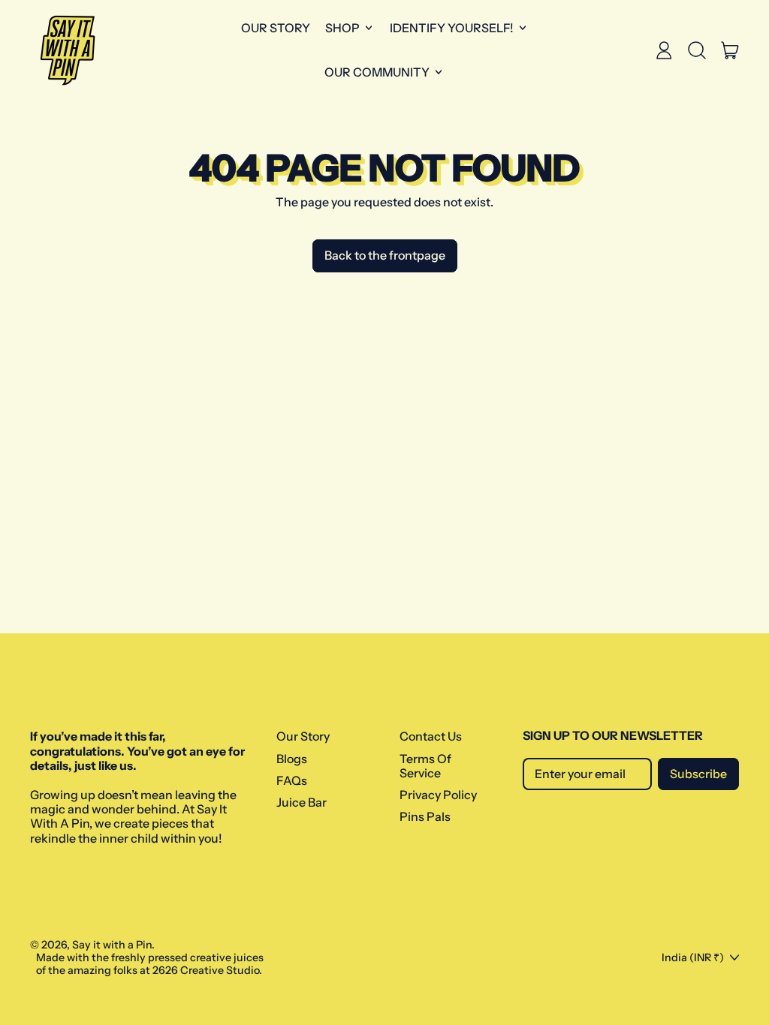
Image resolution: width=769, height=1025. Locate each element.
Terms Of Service (425, 765)
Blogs (291, 758)
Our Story (275, 27)
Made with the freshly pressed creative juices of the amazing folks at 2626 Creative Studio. (150, 964)
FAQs (291, 780)
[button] (696, 50)
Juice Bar (301, 802)
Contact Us (431, 736)
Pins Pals (425, 816)
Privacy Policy (438, 794)
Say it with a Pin (112, 944)
